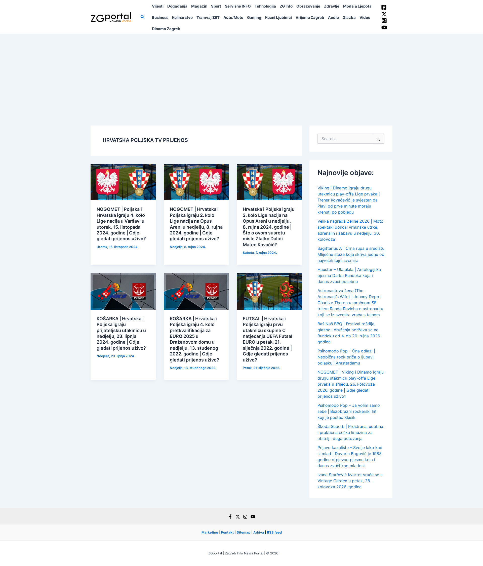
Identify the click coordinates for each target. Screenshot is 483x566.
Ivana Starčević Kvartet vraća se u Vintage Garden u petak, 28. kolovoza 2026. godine (350, 480)
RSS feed (274, 532)
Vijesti (158, 6)
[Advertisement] (241, 71)
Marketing (210, 532)
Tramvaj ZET (208, 17)
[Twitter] (384, 14)
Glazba (349, 17)
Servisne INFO (238, 6)
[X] (237, 516)
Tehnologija (265, 6)
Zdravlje (331, 6)
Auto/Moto (233, 17)
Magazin (199, 6)
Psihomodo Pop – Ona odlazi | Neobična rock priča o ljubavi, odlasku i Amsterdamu (346, 357)
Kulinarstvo (182, 17)
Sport (216, 6)
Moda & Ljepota (357, 6)
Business (160, 17)
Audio (333, 17)
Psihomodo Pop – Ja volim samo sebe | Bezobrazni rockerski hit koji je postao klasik (348, 411)
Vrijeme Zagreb (310, 17)
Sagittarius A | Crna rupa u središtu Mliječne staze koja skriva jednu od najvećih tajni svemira (350, 254)
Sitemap (243, 532)
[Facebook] (384, 7)
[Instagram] (384, 20)
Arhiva (258, 532)
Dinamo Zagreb (166, 28)
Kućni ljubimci (278, 17)
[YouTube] (384, 27)
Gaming (254, 17)
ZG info (286, 6)
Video (364, 17)
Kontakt (227, 532)
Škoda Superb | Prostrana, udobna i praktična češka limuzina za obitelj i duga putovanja (350, 432)
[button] (142, 17)
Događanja (177, 6)
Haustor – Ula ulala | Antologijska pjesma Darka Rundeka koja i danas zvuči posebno (349, 275)
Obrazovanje (308, 6)
